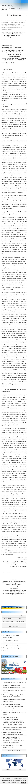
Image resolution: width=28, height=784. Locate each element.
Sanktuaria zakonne (8, 621)
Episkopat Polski (14, 22)
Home (2, 20)
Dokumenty (9, 20)
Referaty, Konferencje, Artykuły (12, 648)
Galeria (4, 755)
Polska (8, 769)
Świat (20, 769)
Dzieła (20, 618)
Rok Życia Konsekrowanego (11, 645)
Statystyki (6, 651)
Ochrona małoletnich (14, 626)
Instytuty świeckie (8, 618)
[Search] (26, 16)
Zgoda (23, 782)
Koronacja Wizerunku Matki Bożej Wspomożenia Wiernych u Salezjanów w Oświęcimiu (13, 706)
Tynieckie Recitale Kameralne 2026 (12, 682)
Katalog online (14, 623)
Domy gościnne (20, 621)
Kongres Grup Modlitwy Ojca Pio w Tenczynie (14, 690)
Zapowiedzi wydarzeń (9, 679)
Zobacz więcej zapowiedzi (14, 750)
